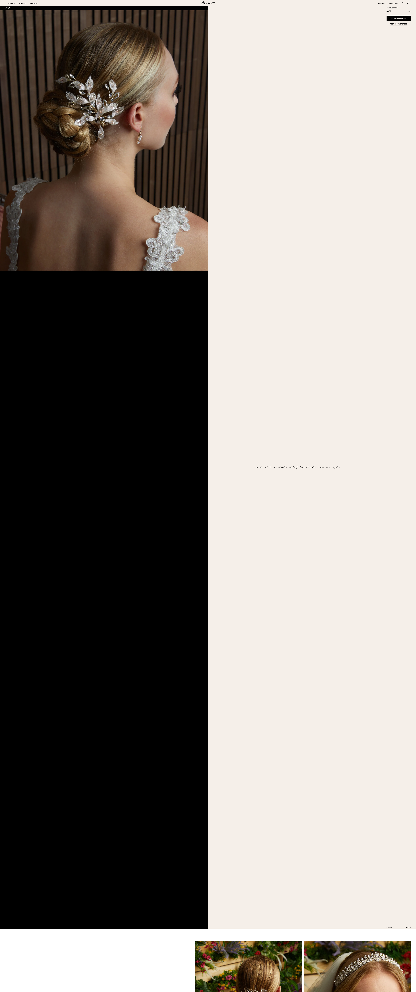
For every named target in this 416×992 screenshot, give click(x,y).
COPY (409, 11)
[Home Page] (208, 3)
